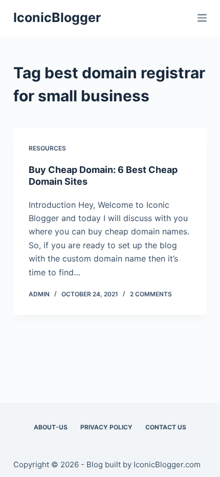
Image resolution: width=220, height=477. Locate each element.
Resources (47, 148)
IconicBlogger (57, 17)
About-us (51, 427)
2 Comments (151, 294)
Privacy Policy (106, 427)
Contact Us (165, 427)
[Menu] (202, 18)
